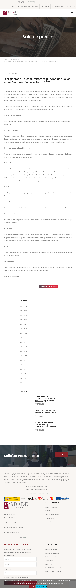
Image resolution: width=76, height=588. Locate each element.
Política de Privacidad (21, 577)
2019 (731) (23, 338)
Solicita (61, 455)
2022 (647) (23, 324)
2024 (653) (23, 315)
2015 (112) (23, 356)
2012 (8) (23, 369)
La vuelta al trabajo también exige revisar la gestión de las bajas (45, 412)
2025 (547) (23, 311)
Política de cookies (51, 549)
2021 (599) (23, 329)
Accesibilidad (49, 560)
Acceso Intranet (58, 6)
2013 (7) (23, 365)
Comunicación (50, 518)
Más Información (41, 586)
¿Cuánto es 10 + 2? (10, 569)
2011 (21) (23, 374)
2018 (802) (23, 342)
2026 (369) (23, 306)
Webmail (46, 6)
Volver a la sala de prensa (49, 287)
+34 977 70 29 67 (11, 522)
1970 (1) (23, 383)
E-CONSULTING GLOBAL (53, 568)
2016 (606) (23, 351)
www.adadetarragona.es (13, 532)
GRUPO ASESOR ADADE (53, 571)
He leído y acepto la (16, 577)
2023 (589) (23, 320)
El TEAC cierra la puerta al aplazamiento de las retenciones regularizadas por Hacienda (46, 425)
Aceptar (31, 586)
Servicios (48, 511)
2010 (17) (23, 378)
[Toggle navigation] (72, 13)
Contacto (48, 522)
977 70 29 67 (10, 6)
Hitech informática (41, 489)
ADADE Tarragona (51, 507)
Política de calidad (51, 557)
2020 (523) (23, 333)
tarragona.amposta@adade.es (29, 6)
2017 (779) (23, 347)
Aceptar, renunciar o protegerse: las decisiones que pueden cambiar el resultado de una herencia (46, 399)
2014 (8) (23, 360)
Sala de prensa (15, 59)
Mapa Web (48, 564)
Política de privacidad (52, 553)
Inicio (5, 59)
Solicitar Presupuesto (52, 514)
